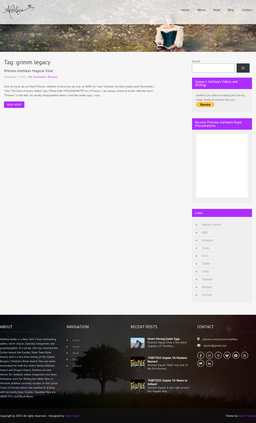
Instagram (207, 240)
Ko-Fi (205, 256)
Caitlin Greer (72, 416)
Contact (247, 10)
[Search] (243, 68)
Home (185, 10)
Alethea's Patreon (211, 224)
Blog (231, 10)
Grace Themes (247, 416)
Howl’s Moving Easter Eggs (164, 339)
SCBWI (206, 263)
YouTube (207, 295)
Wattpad (206, 287)
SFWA (205, 271)
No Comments (37, 77)
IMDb (205, 232)
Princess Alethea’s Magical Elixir (28, 70)
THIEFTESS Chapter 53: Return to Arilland (167, 382)
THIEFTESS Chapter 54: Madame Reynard (167, 359)
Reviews (53, 77)
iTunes (205, 248)
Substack (207, 279)
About (201, 10)
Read (216, 10)
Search (196, 61)
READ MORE (14, 104)
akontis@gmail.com (215, 345)
